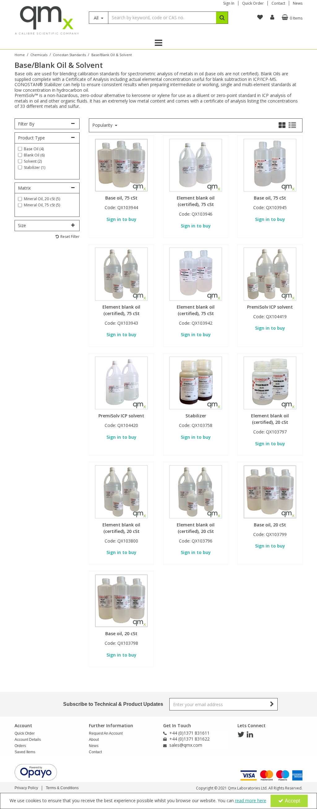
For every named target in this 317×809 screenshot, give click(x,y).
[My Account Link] (272, 17)
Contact (278, 3)
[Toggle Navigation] (158, 43)
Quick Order (253, 3)
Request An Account (106, 733)
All (97, 18)
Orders (20, 746)
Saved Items (25, 752)
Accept (292, 800)
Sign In (228, 3)
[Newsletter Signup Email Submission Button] (272, 704)
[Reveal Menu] (158, 42)
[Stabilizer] (195, 382)
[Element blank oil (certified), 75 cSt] (195, 165)
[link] (240, 734)
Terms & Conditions (62, 788)
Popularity (103, 125)
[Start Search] (222, 17)
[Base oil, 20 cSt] (270, 491)
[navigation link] (260, 17)
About (94, 739)
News (297, 3)
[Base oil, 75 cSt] (121, 165)
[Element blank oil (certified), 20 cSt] (270, 382)
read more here (250, 800)
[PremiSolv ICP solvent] (270, 273)
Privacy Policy (26, 788)
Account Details (28, 739)
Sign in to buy (121, 219)
